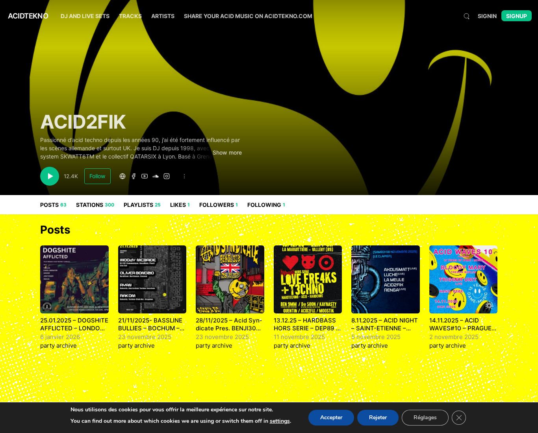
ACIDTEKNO (28, 15)
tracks (130, 16)
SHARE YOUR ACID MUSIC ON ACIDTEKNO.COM (248, 16)
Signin (487, 16)
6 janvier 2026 (60, 337)
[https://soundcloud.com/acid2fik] (155, 176)
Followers (218, 204)
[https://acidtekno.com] (122, 176)
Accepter (331, 417)
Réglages (425, 417)
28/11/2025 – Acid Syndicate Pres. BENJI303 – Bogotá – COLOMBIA (229, 328)
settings (280, 421)
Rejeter (378, 417)
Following (266, 204)
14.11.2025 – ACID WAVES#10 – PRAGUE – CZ (462, 328)
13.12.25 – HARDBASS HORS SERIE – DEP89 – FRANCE (306, 328)
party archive (58, 345)
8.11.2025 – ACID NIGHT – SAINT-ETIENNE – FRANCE (384, 328)
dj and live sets (85, 16)
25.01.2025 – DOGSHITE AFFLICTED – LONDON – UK (74, 328)
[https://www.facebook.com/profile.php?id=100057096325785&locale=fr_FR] (133, 176)
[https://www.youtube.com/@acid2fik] (144, 176)
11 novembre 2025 (299, 337)
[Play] (49, 176)
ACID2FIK (83, 121)
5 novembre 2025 (376, 337)
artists (162, 16)
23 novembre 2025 (144, 337)
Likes (180, 204)
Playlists (142, 204)
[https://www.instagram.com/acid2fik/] (166, 176)
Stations (95, 204)
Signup (516, 16)
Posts (53, 204)
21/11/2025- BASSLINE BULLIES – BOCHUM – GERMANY (150, 328)
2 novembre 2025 (454, 337)
